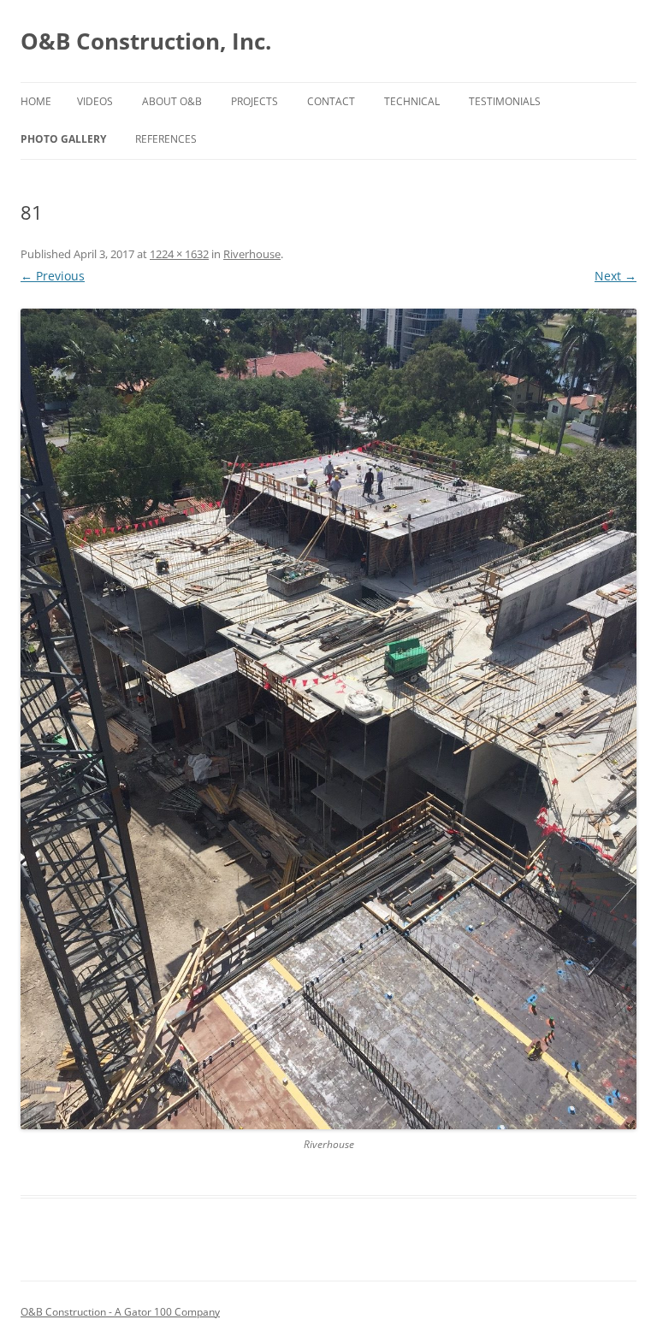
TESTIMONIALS (505, 101)
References (166, 139)
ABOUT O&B (172, 101)
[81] (328, 719)
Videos (95, 101)
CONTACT (331, 101)
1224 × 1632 (179, 254)
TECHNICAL (412, 101)
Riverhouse (252, 254)
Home (36, 101)
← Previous (53, 276)
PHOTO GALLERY (63, 139)
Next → (615, 276)
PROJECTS (254, 101)
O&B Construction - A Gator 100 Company (120, 1312)
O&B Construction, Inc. (146, 41)
